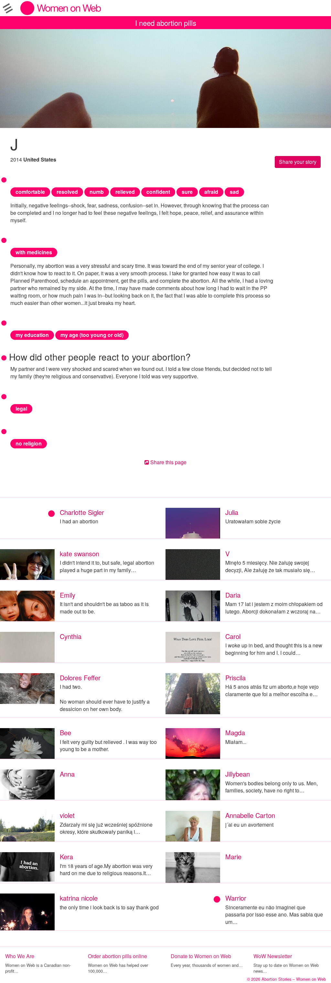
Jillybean (237, 774)
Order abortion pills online (117, 956)
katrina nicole (79, 898)
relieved (125, 191)
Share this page (168, 462)
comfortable (30, 191)
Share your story (297, 161)
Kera (66, 856)
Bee (65, 732)
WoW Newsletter (272, 956)
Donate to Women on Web (201, 956)
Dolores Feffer (80, 677)
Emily (67, 595)
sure (187, 191)
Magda (235, 732)
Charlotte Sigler (82, 512)
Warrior (235, 898)
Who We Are (19, 956)
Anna (67, 774)
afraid (211, 191)
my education (32, 335)
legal (21, 408)
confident (158, 191)
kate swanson (79, 553)
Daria (232, 595)
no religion (29, 443)
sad (234, 191)
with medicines (34, 252)
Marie (233, 856)
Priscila (235, 677)
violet (67, 815)
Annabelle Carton (250, 815)
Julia (231, 512)
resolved (67, 191)
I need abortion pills (165, 22)
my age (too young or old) (91, 335)
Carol (232, 636)
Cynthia (70, 636)
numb (97, 191)
